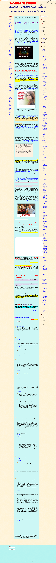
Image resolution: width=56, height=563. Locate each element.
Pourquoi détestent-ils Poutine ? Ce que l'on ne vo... (44, 52)
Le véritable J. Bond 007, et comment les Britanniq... (44, 106)
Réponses (19, 348)
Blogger (32, 561)
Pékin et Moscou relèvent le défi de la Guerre (44, 273)
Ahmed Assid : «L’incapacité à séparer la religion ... (44, 299)
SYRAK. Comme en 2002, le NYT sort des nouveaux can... (44, 310)
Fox (17, 326)
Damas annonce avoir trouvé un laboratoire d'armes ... (44, 211)
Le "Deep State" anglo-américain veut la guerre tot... (44, 169)
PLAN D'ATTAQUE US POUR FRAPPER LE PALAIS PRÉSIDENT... (44, 203)
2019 (42, 34)
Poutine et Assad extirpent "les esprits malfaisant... (44, 252)
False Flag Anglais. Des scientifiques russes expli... (44, 141)
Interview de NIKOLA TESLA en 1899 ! (44, 126)
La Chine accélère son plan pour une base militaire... (44, 269)
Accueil (26, 541)
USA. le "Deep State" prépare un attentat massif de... (44, 303)
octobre (43, 39)
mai (43, 46)
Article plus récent (18, 541)
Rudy (17, 336)
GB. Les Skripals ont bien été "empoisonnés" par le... (44, 85)
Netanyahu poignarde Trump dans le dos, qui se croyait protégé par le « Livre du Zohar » (10, 75)
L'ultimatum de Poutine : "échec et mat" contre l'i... (44, 288)
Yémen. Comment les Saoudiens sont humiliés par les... (44, 261)
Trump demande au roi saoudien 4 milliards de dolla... (44, 165)
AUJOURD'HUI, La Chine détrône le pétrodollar (44, 103)
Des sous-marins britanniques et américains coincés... (44, 129)
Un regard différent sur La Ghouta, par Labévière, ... (44, 226)
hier (35, 270)
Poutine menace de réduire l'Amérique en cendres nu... (44, 296)
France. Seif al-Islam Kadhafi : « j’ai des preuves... (44, 133)
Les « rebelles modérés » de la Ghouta (44, 179)
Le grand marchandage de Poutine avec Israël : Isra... (44, 292)
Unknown (18, 358)
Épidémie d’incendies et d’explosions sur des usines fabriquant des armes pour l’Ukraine (10, 111)
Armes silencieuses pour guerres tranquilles (44, 96)
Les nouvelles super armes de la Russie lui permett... (44, 265)
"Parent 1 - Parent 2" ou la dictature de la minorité (44, 123)
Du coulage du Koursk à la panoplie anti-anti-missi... (44, 115)
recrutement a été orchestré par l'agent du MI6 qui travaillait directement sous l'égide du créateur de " (26, 127)
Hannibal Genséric (22, 349)
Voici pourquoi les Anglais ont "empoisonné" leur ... (44, 175)
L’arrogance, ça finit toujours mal (10, 105)
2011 (42, 324)
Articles (10, 547)
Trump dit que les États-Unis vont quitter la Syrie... (44, 68)
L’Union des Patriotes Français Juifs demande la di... (44, 60)
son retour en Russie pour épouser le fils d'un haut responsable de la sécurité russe (26, 113)
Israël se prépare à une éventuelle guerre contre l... (44, 146)
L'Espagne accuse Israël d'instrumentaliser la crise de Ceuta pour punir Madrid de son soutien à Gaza (10, 98)
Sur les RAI (43, 180)
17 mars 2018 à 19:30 (21, 326)
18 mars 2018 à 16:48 (22, 336)
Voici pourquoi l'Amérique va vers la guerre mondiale (44, 77)
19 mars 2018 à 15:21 (23, 381)
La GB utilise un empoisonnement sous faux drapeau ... (44, 195)
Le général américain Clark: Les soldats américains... (44, 191)
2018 (42, 35)
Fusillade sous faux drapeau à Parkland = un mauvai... (44, 198)
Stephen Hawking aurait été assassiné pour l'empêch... (44, 154)
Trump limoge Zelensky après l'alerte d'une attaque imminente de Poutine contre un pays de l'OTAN (10, 65)
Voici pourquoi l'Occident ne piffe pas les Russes (23, 317)
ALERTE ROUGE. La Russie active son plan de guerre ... (44, 82)
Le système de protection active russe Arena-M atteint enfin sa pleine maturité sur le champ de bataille (10, 36)
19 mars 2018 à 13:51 (23, 358)
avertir (34, 181)
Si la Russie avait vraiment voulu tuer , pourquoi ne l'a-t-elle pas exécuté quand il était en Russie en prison (26, 200)
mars (43, 49)
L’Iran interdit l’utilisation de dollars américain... (44, 277)
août (43, 42)
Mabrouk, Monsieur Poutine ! (44, 161)
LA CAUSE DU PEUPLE (22, 3)
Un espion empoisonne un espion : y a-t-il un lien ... (44, 207)
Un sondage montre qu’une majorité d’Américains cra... (44, 73)
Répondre (18, 334)
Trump (24, 128)
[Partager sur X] (18, 321)
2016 (42, 317)
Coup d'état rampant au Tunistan (44, 158)
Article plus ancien (35, 541)
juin (43, 45)
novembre (44, 38)
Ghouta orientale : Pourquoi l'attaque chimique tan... (44, 112)
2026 (42, 24)
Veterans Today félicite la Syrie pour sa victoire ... (44, 119)
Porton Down (32, 79)
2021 (42, 31)
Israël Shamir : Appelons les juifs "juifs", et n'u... (44, 56)
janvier (43, 314)
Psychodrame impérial (44, 172)
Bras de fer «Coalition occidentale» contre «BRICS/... (44, 257)
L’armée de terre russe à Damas (44, 306)
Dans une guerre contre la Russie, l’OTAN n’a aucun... (44, 89)
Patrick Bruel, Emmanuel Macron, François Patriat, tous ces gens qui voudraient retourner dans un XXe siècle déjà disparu (10, 86)
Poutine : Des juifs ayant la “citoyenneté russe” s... (44, 218)
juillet (43, 43)
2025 (42, 26)
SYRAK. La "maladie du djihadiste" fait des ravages (44, 249)
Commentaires (11, 549)
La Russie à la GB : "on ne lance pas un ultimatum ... (44, 187)
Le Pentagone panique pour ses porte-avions (44, 238)
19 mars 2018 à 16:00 (29, 349)
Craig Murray (35, 310)
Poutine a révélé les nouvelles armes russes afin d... (44, 215)
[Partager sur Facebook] (19, 321)
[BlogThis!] (17, 321)
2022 (42, 30)
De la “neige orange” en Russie (44, 100)
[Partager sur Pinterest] (20, 321)
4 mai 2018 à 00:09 (25, 373)
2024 (42, 27)
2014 (42, 320)
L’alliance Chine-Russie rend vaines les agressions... (44, 93)
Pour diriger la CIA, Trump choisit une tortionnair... (44, 183)
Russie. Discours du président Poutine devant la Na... (44, 280)
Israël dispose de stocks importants (21, 290)
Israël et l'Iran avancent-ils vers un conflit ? (44, 284)
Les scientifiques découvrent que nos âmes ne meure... (44, 222)
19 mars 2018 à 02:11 (27, 342)
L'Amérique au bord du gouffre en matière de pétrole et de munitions (10, 57)
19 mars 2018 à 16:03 (29, 393)
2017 (42, 316)
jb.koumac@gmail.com (20, 342)
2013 (42, 321)
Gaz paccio (43, 108)
